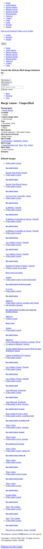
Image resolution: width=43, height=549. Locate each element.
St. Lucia (9, 289)
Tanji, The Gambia (13, 518)
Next (7, 98)
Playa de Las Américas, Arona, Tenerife (21, 530)
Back (8, 94)
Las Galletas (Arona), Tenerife (17, 242)
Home (8, 3)
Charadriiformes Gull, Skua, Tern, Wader (17, 145)
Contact (9, 18)
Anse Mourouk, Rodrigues (16, 390)
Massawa (9, 301)
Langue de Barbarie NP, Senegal (18, 355)
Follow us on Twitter (25, 31)
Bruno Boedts (7, 110)
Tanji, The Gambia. (13, 507)
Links (8, 20)
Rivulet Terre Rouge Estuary (16, 173)
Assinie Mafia (11, 495)
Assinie (8, 277)
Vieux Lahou (11, 425)
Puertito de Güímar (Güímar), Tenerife (20, 266)
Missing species (12, 9)
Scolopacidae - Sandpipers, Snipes (15, 141)
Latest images (11, 5)
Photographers (11, 14)
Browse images (11, 7)
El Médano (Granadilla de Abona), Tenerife (22, 219)
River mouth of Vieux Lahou (17, 414)
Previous (9, 96)
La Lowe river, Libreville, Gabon (18, 196)
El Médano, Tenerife (13, 208)
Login (8, 23)
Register (9, 25)
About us (9, 16)
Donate (8, 27)
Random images (12, 12)
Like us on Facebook (9, 31)
